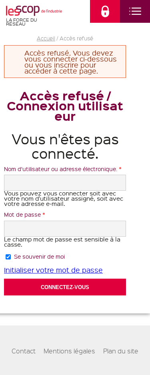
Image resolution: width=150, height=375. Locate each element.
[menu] (135, 11)
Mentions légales (69, 351)
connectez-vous (105, 11)
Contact (24, 351)
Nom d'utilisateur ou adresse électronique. (63, 168)
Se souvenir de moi (39, 256)
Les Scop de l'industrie (34, 10)
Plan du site (120, 351)
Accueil (46, 38)
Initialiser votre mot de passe (53, 269)
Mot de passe (24, 214)
